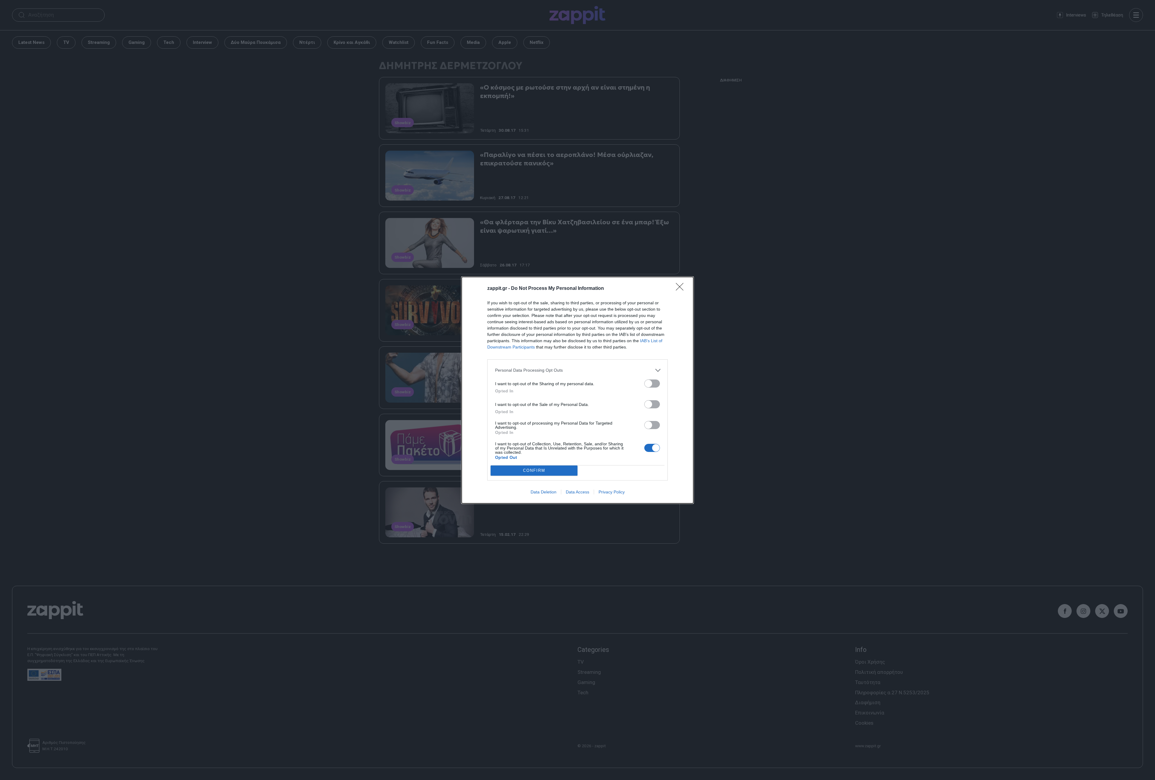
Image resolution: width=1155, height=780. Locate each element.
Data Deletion (543, 492)
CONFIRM (534, 470)
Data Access (577, 492)
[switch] (652, 383)
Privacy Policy (612, 492)
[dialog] (577, 390)
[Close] (681, 288)
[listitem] (577, 370)
